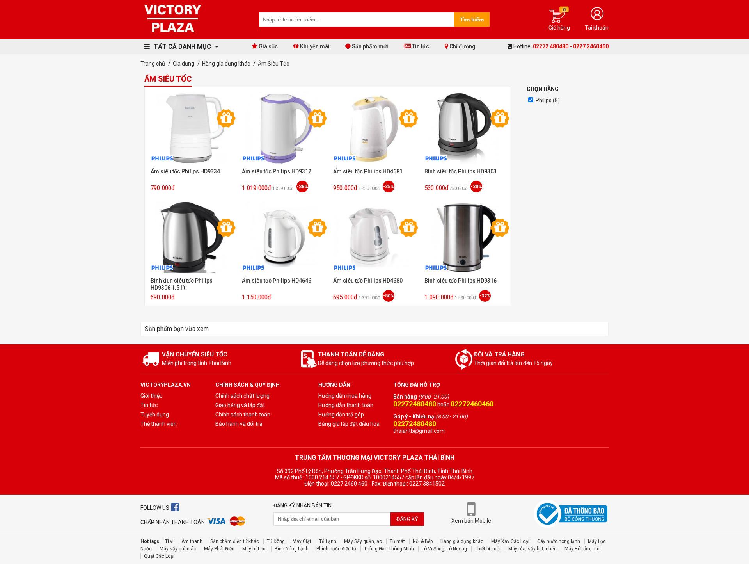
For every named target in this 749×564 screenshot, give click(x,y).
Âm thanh (191, 541)
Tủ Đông (276, 541)
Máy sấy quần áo (178, 549)
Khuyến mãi (314, 46)
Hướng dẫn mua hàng (344, 396)
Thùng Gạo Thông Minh (389, 549)
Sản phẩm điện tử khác (234, 541)
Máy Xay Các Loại (510, 541)
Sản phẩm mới (369, 46)
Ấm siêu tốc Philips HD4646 (276, 281)
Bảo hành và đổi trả (239, 424)
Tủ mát (397, 541)
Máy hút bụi (254, 549)
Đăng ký (407, 519)
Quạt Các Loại (159, 556)
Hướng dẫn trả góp (341, 414)
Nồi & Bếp (423, 541)
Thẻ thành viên (158, 424)
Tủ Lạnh (327, 541)
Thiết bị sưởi (488, 549)
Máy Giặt (302, 541)
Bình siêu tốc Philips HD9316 (460, 281)
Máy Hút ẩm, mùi (582, 549)
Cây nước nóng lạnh (558, 541)
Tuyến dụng (154, 414)
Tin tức (420, 46)
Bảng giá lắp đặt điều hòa (349, 424)
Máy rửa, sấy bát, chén (532, 549)
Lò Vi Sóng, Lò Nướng (444, 549)
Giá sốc (267, 46)
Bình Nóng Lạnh (292, 549)
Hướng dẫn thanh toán (345, 405)
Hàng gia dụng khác (461, 541)
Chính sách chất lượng (242, 396)
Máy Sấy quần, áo (363, 541)
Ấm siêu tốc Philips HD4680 (368, 281)
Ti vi (169, 541)
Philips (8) (548, 100)
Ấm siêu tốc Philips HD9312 (276, 171)
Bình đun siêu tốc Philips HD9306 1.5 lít (182, 284)
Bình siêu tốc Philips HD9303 (460, 171)
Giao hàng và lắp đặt (240, 405)
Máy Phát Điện (219, 549)
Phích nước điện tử (336, 549)
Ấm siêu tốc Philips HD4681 (368, 171)
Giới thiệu (151, 396)
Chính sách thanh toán (242, 414)
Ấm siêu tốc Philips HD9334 (185, 171)
